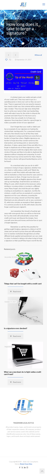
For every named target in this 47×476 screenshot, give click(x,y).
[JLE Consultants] (23, 5)
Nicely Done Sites (26, 464)
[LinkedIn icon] (25, 467)
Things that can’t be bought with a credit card (22, 284)
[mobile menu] (44, 4)
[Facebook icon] (20, 467)
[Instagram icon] (27, 467)
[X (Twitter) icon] (22, 467)
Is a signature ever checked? (15, 328)
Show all (39, 55)
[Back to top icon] (42, 471)
